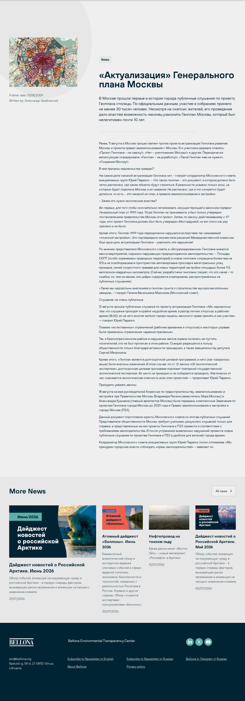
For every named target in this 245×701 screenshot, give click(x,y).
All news (221, 491)
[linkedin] (190, 642)
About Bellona (76, 666)
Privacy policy (136, 666)
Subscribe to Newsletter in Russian (150, 659)
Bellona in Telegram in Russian (206, 659)
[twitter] (199, 642)
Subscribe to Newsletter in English (90, 659)
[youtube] (208, 642)
